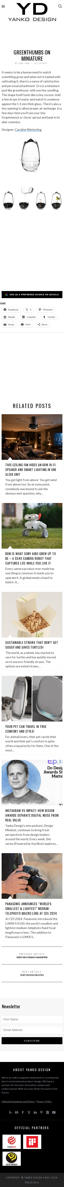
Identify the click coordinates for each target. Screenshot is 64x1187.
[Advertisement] (32, 37)
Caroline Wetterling (28, 129)
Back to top (31, 1182)
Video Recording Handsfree (32, 955)
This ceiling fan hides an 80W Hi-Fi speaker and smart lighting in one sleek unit (30, 469)
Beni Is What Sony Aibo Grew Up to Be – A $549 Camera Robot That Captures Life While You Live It (30, 558)
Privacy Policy (44, 1101)
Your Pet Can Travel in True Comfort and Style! (26, 729)
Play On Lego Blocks (32, 973)
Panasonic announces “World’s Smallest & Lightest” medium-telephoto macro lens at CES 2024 (31, 908)
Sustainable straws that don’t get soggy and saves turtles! (31, 644)
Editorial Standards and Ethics (18, 1101)
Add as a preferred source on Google (34, 294)
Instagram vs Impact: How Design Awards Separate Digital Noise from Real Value (32, 815)
